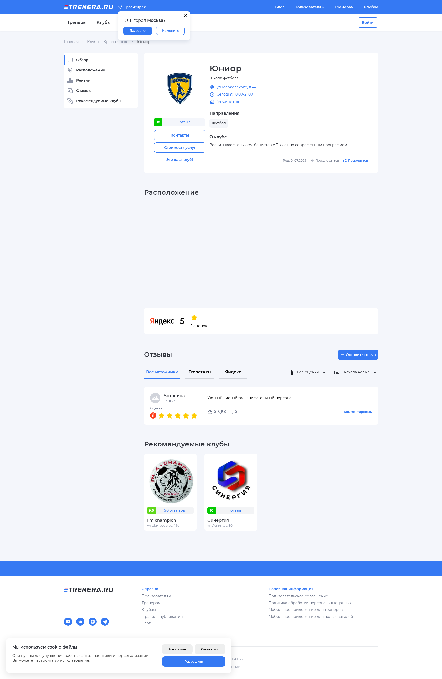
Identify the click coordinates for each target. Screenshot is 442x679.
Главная (71, 41)
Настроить (177, 649)
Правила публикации (162, 616)
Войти (368, 22)
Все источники (162, 372)
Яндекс (233, 372)
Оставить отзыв (361, 354)
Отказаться (210, 649)
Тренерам (344, 7)
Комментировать (358, 412)
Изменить (170, 31)
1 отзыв (184, 122)
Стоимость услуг (180, 147)
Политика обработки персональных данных (310, 603)
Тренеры (76, 22)
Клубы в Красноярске (107, 41)
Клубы (104, 22)
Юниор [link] (144, 41)
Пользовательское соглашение (298, 596)
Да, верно (138, 31)
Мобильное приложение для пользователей (311, 616)
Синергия (218, 520)
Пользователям (309, 7)
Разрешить (194, 661)
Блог (279, 7)
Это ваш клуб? (179, 159)
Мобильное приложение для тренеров (306, 609)
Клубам (371, 7)
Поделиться (358, 160)
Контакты (180, 135)
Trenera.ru (200, 372)
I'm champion (161, 520)
